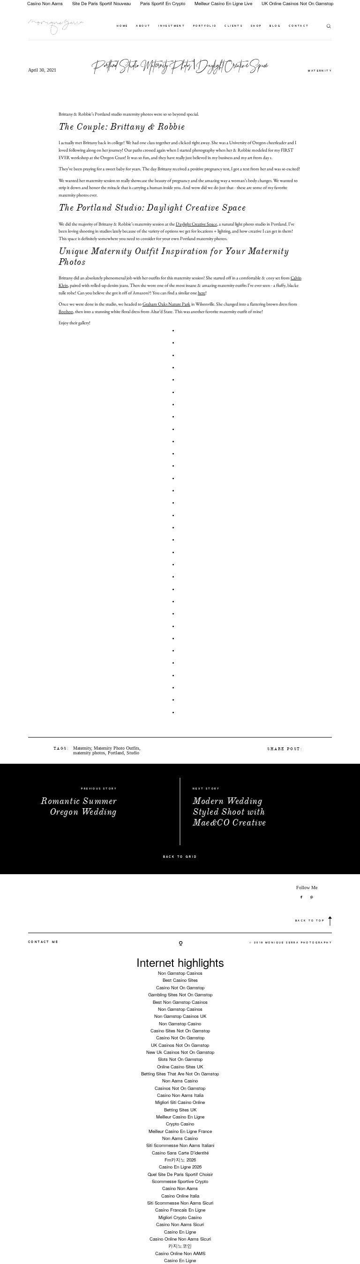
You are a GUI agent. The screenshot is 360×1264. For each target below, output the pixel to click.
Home (122, 26)
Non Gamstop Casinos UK (180, 1016)
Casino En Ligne (180, 1231)
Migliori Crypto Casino (180, 1217)
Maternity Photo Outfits (116, 748)
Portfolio (205, 26)
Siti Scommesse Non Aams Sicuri (180, 1202)
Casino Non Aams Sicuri (180, 1224)
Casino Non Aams (180, 1188)
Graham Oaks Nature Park (166, 304)
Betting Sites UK (180, 1109)
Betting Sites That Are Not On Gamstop (180, 1073)
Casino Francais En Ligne (180, 1209)
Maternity (320, 71)
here (201, 293)
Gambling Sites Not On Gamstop (180, 994)
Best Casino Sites (180, 980)
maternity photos (89, 753)
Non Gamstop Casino (180, 1023)
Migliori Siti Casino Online (180, 1102)
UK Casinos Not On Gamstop (180, 1045)
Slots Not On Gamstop (180, 1059)
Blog (275, 26)
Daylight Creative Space (196, 224)
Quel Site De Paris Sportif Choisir (180, 1174)
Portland (116, 753)
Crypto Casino (180, 1123)
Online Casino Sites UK (180, 1066)
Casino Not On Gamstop (180, 987)
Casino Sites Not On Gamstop (180, 1030)
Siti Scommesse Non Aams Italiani (180, 1145)
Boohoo (66, 311)
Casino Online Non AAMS (180, 1253)
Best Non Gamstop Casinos (180, 1002)
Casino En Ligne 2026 (180, 1166)
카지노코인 (180, 1245)
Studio (133, 753)
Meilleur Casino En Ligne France (180, 1131)
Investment (171, 26)
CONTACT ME (43, 942)
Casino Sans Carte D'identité (180, 1152)
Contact (299, 26)
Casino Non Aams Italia (180, 1095)
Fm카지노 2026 (180, 1159)
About (143, 26)
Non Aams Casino (180, 1080)
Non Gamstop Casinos (180, 973)
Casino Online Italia (180, 1195)
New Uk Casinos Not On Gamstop (180, 1052)
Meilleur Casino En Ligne (180, 1116)
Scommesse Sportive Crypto (180, 1181)
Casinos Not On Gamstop (180, 1088)
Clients (234, 26)
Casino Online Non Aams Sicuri (180, 1238)
